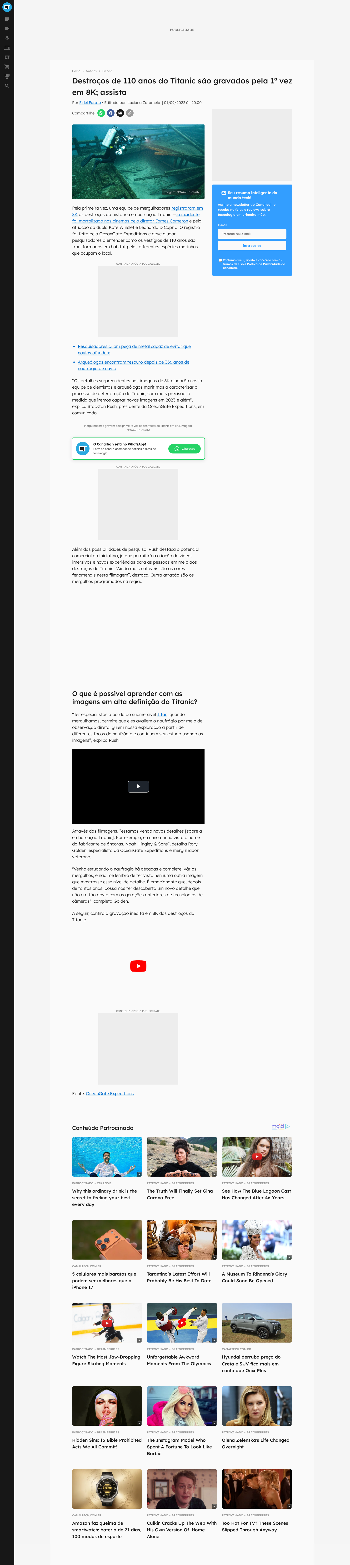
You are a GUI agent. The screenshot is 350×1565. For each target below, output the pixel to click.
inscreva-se (252, 245)
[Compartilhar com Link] (130, 113)
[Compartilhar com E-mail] (120, 113)
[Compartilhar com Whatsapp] (101, 113)
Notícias (91, 71)
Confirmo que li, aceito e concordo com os (254, 264)
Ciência (107, 71)
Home (76, 71)
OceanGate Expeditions (110, 1093)
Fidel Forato (90, 102)
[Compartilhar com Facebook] (111, 113)
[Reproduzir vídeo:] (138, 966)
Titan (162, 714)
